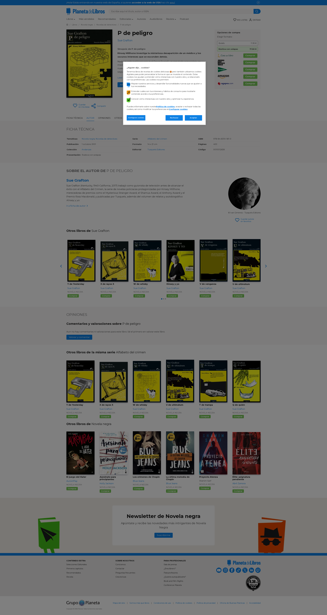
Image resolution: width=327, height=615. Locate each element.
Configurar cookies (136, 118)
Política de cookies (165, 106)
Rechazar (174, 118)
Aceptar (193, 118)
